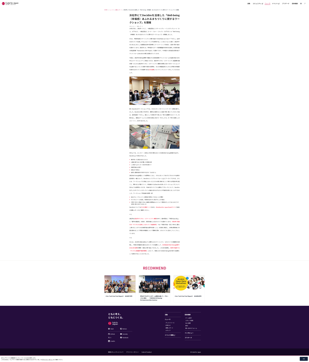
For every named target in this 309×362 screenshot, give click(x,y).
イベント (275, 3)
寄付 (186, 326)
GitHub (112, 334)
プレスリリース (169, 323)
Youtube (125, 334)
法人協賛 (188, 323)
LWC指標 (151, 70)
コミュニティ (257, 3)
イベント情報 (169, 335)
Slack (112, 329)
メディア (168, 330)
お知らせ (168, 325)
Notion (124, 329)
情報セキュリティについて (116, 352)
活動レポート (118, 10)
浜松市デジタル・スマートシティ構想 (145, 219)
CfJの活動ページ (146, 207)
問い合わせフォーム (191, 328)
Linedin (112, 341)
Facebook (125, 338)
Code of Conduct (147, 352)
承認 (304, 359)
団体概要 (295, 3)
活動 (248, 3)
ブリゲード (285, 3)
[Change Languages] (301, 3)
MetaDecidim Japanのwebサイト (166, 207)
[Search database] (304, 3)
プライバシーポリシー (132, 352)
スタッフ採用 (189, 320)
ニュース (267, 3)
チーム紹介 (188, 318)
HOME (106, 10)
